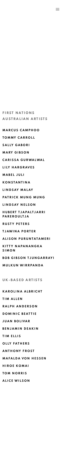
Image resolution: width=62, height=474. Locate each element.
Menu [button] (57, 9)
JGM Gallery (26, 9)
